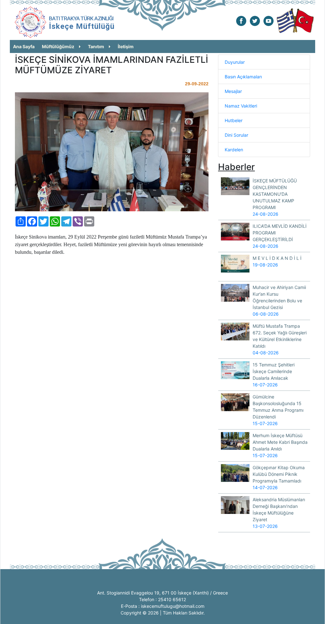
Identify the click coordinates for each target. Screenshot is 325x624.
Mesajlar (233, 91)
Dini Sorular (236, 135)
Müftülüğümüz (58, 46)
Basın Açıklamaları (243, 76)
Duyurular (235, 62)
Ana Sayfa (24, 46)
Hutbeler (233, 120)
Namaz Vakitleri (241, 105)
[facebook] (241, 20)
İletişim (126, 46)
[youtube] (268, 20)
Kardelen (234, 149)
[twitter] (255, 20)
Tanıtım (96, 46)
